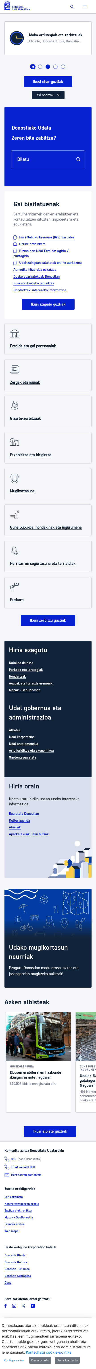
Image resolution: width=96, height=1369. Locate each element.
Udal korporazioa (22, 737)
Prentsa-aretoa (14, 1224)
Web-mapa (11, 1231)
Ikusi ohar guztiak (48, 81)
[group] (48, 938)
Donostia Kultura (15, 1262)
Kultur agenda (19, 820)
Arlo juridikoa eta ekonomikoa (31, 750)
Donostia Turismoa (17, 1269)
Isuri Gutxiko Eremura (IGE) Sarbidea (47, 237)
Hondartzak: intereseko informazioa (39, 290)
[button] (72, 7)
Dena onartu (40, 1360)
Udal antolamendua (23, 743)
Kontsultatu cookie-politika (48, 1352)
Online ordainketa (32, 244)
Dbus (7, 1283)
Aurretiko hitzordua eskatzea (34, 269)
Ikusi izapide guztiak (48, 304)
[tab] (40, 66)
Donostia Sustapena (17, 1276)
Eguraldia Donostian (24, 813)
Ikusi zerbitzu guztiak (48, 620)
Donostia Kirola (14, 1255)
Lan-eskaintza (13, 1197)
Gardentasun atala (22, 757)
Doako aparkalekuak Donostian (36, 276)
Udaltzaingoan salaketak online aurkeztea (50, 263)
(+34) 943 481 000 (23, 1167)
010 (13, 1159)
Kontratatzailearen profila (21, 1204)
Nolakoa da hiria (21, 663)
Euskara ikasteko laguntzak (33, 283)
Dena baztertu (67, 1360)
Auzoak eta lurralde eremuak (30, 683)
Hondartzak (17, 676)
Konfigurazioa (14, 1360)
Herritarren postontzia (26, 1175)
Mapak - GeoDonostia (24, 690)
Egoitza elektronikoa (18, 1211)
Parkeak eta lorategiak (26, 669)
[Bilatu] (78, 159)
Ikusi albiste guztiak (50, 1131)
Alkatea (15, 730)
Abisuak (15, 827)
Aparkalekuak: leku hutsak (29, 834)
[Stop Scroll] (32, 66)
